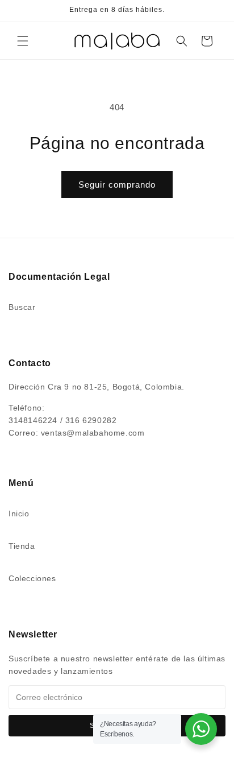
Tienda (22, 545)
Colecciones (32, 578)
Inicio (19, 513)
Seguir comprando (117, 184)
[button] (22, 40)
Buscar (22, 307)
